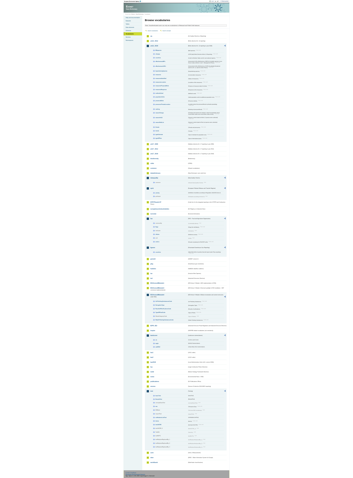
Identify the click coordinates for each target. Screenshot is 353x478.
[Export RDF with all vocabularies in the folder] (225, 46)
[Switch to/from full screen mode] (218, 1)
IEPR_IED (153, 325)
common (153, 168)
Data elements (130, 27)
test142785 (158, 424)
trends (157, 131)
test (151, 391)
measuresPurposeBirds (162, 85)
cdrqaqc (157, 54)
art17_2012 (154, 149)
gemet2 (153, 259)
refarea (157, 234)
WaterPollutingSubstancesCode (164, 320)
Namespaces (129, 40)
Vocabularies (130, 34)
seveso (152, 386)
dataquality (154, 178)
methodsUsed (159, 93)
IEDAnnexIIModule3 (157, 288)
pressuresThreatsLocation (162, 104)
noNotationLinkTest (160, 417)
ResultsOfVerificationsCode (163, 308)
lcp (151, 367)
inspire (152, 330)
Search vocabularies (153, 30)
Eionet (133, 14)
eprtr (152, 188)
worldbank (154, 462)
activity (157, 193)
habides (153, 268)
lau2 (151, 357)
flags (156, 227)
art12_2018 (154, 46)
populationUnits (160, 97)
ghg (151, 264)
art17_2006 (154, 144)
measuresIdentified (160, 78)
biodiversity (154, 158)
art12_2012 (154, 41)
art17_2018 (154, 153)
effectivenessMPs (160, 61)
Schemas (128, 30)
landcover (153, 335)
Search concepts (166, 30)
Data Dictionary (139, 14)
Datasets (128, 21)
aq (151, 36)
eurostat (153, 214)
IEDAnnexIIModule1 (157, 283)
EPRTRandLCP (155, 202)
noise (152, 376)
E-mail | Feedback (131, 472)
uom (152, 452)
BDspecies (158, 50)
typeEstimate (159, 134)
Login (212, 1)
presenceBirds (159, 100)
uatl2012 (157, 347)
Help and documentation (133, 17)
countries (158, 57)
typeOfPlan (158, 138)
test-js (157, 421)
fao (151, 218)
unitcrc (157, 241)
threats (157, 127)
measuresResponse (161, 89)
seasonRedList (159, 122)
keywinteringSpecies (161, 71)
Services (128, 37)
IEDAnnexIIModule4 (157, 295)
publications (154, 381)
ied (151, 278)
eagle (156, 343)
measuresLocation (160, 82)
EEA (133, 1)
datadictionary (155, 173)
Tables (127, 24)
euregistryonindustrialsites (159, 209)
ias (151, 273)
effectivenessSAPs (160, 66)
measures (158, 74)
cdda (152, 163)
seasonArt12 (158, 117)
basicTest (158, 395)
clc (156, 340)
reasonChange (159, 113)
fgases (152, 247)
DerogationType (159, 305)
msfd (152, 372)
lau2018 (153, 362)
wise (152, 457)
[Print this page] (216, 1)
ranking (157, 109)
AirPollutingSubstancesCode (163, 301)
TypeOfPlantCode (160, 312)
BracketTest (158, 399)
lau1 (151, 352)
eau (156, 406)
